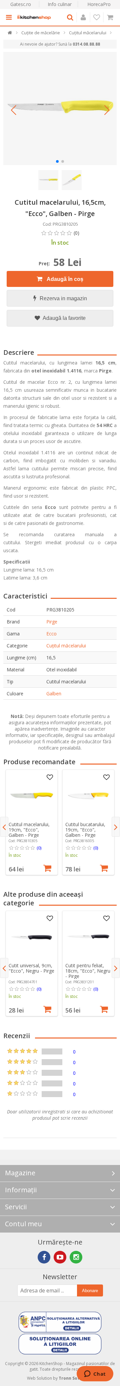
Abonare (90, 1290)
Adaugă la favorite (64, 318)
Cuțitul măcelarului (66, 645)
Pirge (51, 621)
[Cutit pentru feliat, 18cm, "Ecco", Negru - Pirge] (88, 937)
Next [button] (116, 827)
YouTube (60, 1257)
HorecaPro (99, 4)
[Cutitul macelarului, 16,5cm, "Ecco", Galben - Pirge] (60, 108)
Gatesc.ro (20, 4)
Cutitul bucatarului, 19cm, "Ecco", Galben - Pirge (85, 829)
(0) (39, 848)
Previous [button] (4, 827)
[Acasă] (10, 34)
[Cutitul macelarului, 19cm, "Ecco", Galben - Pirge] (32, 795)
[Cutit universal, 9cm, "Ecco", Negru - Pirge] (32, 937)
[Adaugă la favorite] (50, 778)
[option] (31, 822)
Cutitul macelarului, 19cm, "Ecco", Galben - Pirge (29, 829)
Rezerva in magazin (63, 298)
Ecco (51, 633)
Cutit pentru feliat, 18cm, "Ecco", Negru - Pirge (87, 970)
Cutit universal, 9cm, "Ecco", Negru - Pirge (31, 968)
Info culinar (60, 4)
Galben (53, 693)
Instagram (76, 1257)
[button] (13, 110)
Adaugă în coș (64, 279)
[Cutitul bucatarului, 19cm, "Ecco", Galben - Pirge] (88, 795)
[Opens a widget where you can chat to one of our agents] (94, 1374)
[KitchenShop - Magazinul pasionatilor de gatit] (34, 17)
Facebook (44, 1257)
